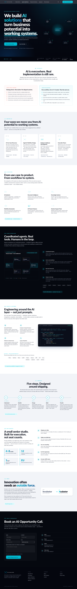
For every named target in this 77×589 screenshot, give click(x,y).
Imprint (61, 573)
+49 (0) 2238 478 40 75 (48, 540)
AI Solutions (30, 575)
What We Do (18, 1)
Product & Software (33, 1)
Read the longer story (9, 503)
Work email (8, 539)
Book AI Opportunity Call (13, 557)
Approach (40, 1)
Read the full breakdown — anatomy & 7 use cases (52, 291)
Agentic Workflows (25, 1)
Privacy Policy (62, 575)
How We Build (23, 44)
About (45, 573)
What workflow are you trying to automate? (15, 544)
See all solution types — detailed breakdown (13, 218)
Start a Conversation (68, 1)
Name (7, 535)
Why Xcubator (46, 1)
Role (22, 539)
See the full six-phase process (11, 414)
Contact (45, 577)
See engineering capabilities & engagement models (14, 366)
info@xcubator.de (47, 535)
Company (22, 535)
